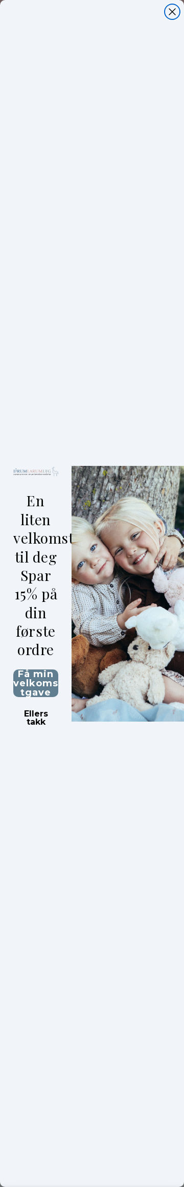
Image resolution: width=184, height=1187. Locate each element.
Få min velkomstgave (35, 683)
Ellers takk (36, 715)
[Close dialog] (172, 11)
